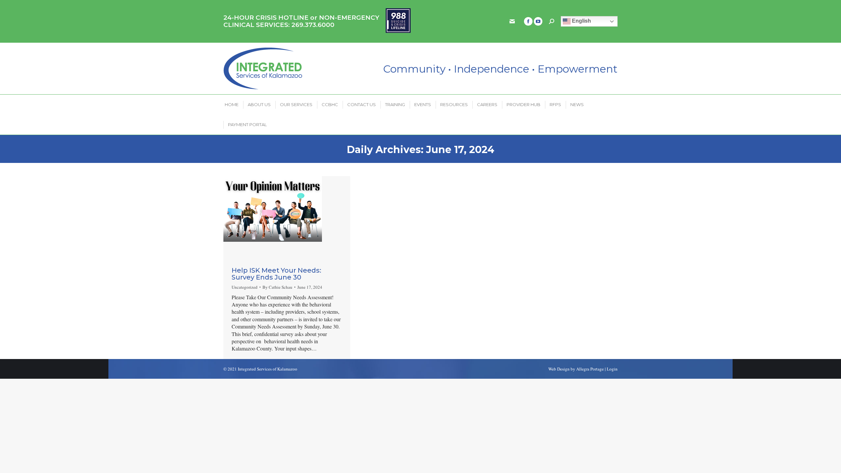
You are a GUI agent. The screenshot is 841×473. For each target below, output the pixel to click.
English (581, 21)
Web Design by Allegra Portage (576, 369)
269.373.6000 (312, 25)
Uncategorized (245, 287)
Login (612, 369)
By (277, 287)
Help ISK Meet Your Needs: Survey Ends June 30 (276, 273)
